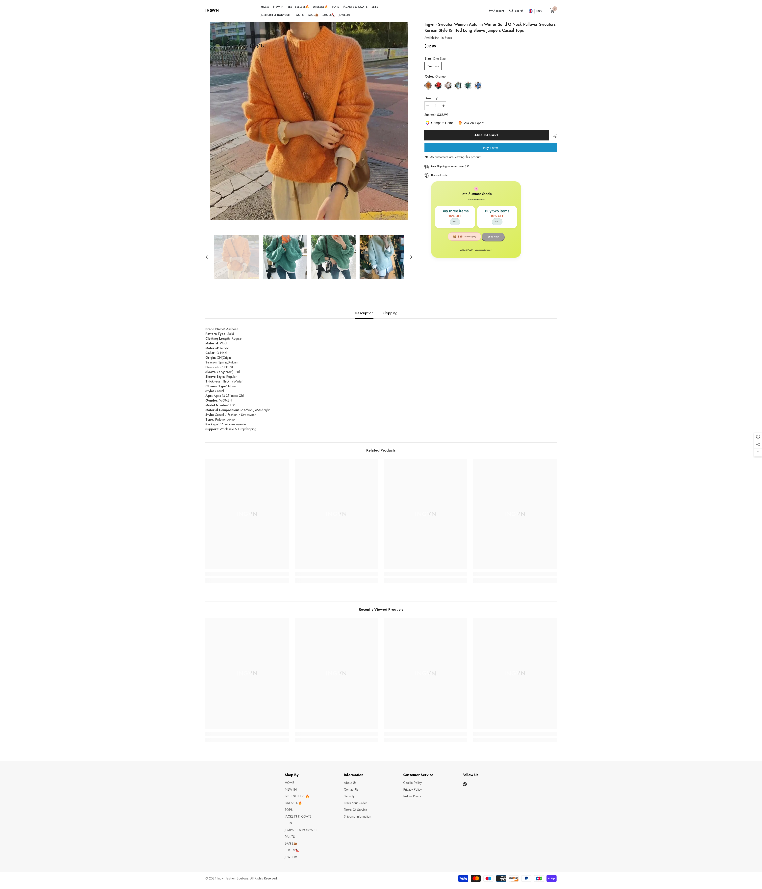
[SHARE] (553, 135)
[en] (530, 11)
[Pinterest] (465, 784)
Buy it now (490, 147)
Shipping (390, 313)
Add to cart (487, 135)
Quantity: (431, 98)
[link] (247, 574)
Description (364, 313)
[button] (207, 257)
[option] (309, 121)
